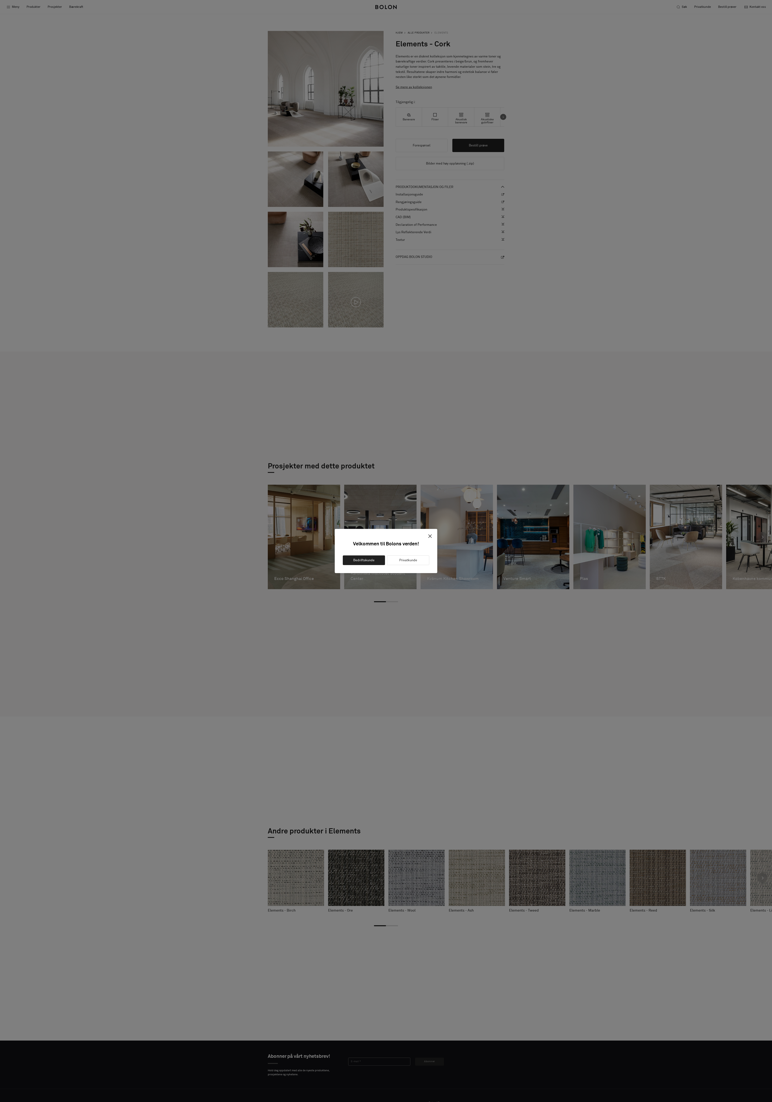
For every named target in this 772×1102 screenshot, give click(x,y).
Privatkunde (408, 560)
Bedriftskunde (364, 560)
